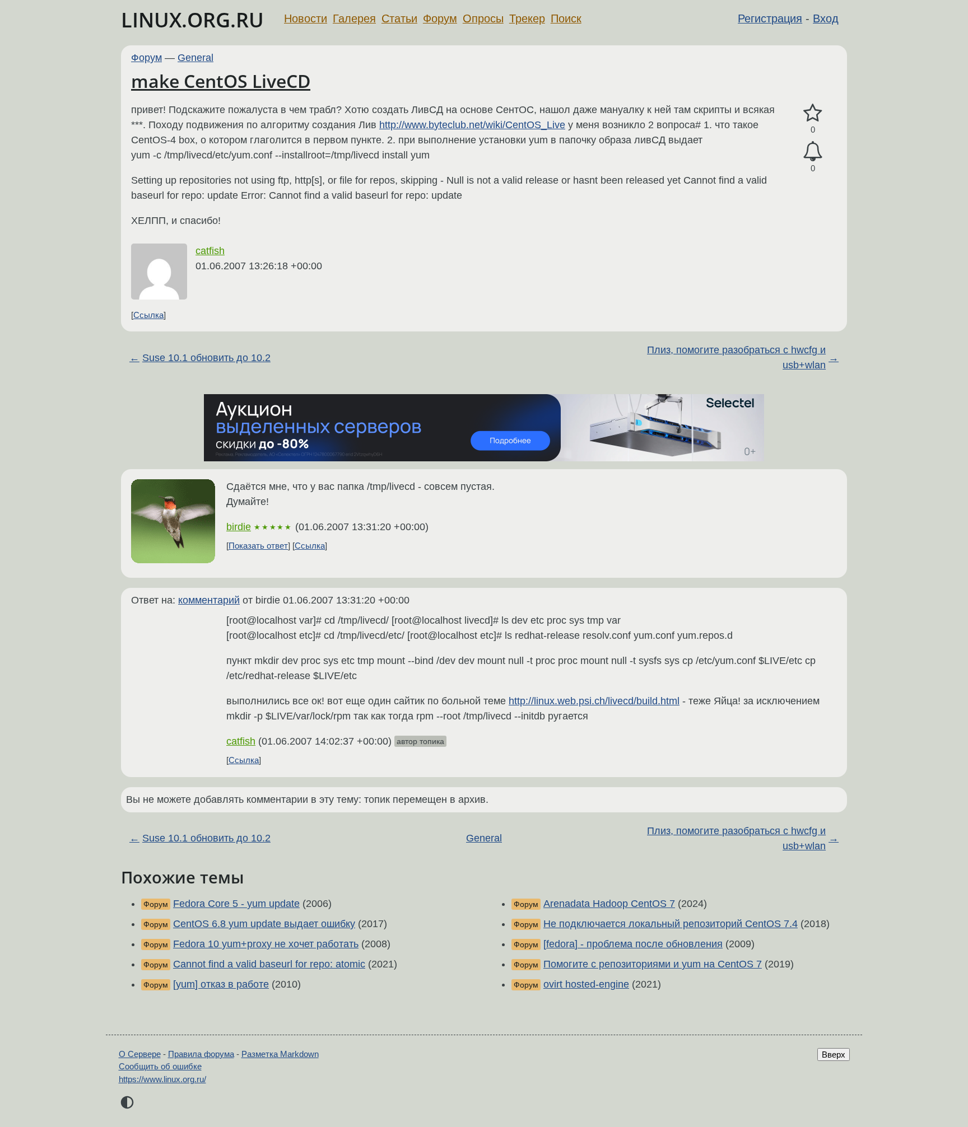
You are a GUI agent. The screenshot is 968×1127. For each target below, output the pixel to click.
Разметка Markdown (280, 1054)
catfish (210, 250)
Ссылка (148, 315)
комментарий (209, 600)
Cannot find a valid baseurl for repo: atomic (269, 964)
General (195, 57)
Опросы (483, 18)
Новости (305, 18)
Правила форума (201, 1054)
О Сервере (140, 1054)
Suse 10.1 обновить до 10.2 (206, 357)
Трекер (527, 18)
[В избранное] (813, 113)
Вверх (833, 1054)
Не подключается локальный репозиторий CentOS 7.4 (670, 923)
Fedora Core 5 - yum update (236, 903)
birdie (238, 526)
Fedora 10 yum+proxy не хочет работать (266, 944)
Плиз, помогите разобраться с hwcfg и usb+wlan (736, 357)
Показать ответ (258, 545)
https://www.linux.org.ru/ (162, 1079)
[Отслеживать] (813, 151)
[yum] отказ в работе (221, 984)
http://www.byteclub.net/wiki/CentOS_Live (472, 124)
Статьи (399, 18)
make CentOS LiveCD (220, 81)
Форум (440, 18)
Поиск (566, 18)
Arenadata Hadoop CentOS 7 (609, 903)
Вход (826, 18)
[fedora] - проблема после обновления (633, 944)
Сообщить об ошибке (160, 1066)
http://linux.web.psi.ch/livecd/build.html (594, 701)
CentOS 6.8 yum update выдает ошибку (264, 923)
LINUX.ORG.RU (192, 20)
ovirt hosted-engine (586, 984)
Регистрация (770, 18)
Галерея (354, 18)
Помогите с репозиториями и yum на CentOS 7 (652, 964)
